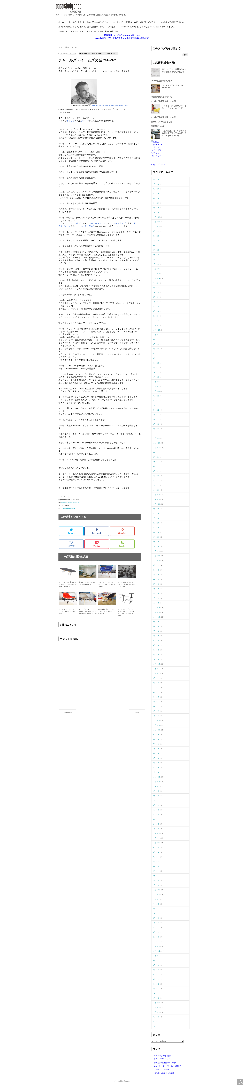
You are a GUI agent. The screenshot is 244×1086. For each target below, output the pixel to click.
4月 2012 (156, 984)
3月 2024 (156, 311)
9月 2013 (156, 904)
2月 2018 (156, 655)
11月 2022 (157, 386)
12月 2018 (157, 608)
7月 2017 (156, 688)
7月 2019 (156, 575)
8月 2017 (156, 683)
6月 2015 (156, 805)
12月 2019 (157, 551)
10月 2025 (157, 226)
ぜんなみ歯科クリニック (165, 1062)
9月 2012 (156, 960)
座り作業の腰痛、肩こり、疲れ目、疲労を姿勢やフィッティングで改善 (86, 27)
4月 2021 (156, 476)
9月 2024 (156, 283)
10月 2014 (157, 843)
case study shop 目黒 (162, 1056)
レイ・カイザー (120, 223)
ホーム (61, 22)
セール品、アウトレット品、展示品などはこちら (88, 22)
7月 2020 (156, 518)
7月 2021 (156, 462)
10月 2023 (157, 335)
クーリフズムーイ (162, 1069)
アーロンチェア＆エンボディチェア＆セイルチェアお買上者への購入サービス (89, 31)
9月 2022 (156, 396)
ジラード (85, 121)
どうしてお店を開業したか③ (163, 101)
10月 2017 (157, 673)
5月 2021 (156, 471)
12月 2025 (157, 217)
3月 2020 (156, 537)
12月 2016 (157, 720)
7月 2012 (156, 970)
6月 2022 (156, 410)
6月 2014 (156, 862)
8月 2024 (156, 288)
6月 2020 (156, 523)
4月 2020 (156, 532)
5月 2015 (156, 810)
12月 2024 (157, 269)
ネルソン (71, 121)
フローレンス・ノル (98, 223)
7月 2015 (156, 800)
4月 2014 (156, 871)
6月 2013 (156, 918)
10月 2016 (157, 730)
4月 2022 (156, 419)
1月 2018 (156, 659)
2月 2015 (156, 824)
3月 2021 (156, 481)
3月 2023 (156, 368)
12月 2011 (157, 1003)
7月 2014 (156, 857)
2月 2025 (156, 259)
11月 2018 (157, 612)
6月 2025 (156, 245)
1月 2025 (156, 264)
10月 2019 (157, 561)
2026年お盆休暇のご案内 (161, 81)
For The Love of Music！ (164, 1073)
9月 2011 (156, 1017)
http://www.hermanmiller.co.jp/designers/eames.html (110, 105)
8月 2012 (156, 965)
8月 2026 (156, 179)
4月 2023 (156, 363)
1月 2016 (156, 772)
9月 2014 (156, 847)
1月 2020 (156, 546)
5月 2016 (156, 753)
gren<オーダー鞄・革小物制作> (168, 1066)
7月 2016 (156, 744)
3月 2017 (156, 706)
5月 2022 (156, 415)
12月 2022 (157, 382)
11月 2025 (157, 222)
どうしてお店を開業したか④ (163, 117)
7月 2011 (156, 1026)
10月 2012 (157, 956)
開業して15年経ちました (161, 122)
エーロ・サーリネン (86, 226)
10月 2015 (157, 786)
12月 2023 (157, 325)
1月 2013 (156, 942)
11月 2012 (157, 951)
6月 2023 (156, 353)
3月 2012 (156, 989)
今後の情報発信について (161, 97)
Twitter (71, 533)
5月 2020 (156, 528)
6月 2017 (156, 692)
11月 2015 (157, 782)
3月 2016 (156, 763)
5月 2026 (156, 194)
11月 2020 (157, 499)
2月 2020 (156, 542)
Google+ (122, 533)
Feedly (122, 546)
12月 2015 (157, 777)
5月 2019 (156, 584)
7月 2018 (156, 631)
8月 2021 (156, 457)
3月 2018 (156, 650)
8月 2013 (156, 909)
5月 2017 (156, 697)
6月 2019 (156, 579)
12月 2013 (157, 890)
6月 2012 (156, 975)
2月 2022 (156, 429)
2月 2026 (156, 208)
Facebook (96, 533)
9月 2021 (156, 452)
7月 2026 (156, 184)
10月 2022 (157, 391)
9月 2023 (156, 339)
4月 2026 (156, 198)
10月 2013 (157, 899)
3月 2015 (156, 819)
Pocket (96, 546)
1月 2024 (156, 321)
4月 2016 (156, 758)
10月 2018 (157, 617)
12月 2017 (157, 664)
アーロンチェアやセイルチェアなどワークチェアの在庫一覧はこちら (148, 27)
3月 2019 (156, 593)
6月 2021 (156, 466)
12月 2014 (157, 833)
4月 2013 (156, 927)
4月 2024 (156, 306)
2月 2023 (156, 372)
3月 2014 (156, 876)
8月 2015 (156, 796)
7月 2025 (156, 241)
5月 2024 (156, 302)
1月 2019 (156, 603)
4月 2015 (156, 815)
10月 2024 (157, 278)
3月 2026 (156, 203)
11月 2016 (157, 725)
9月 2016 (156, 735)
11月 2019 (157, 556)
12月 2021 (157, 438)
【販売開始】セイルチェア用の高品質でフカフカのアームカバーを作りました (174, 133)
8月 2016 (156, 739)
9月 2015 (156, 791)
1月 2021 (156, 490)
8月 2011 (156, 1022)
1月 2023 (156, 377)
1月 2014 (156, 885)
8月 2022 (156, 401)
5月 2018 (156, 640)
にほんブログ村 (158, 164)
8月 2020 (156, 513)
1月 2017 (156, 716)
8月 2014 (156, 852)
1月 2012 (156, 998)
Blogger (126, 1081)
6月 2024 (156, 297)
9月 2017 (156, 678)
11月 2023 (157, 330)
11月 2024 (157, 274)
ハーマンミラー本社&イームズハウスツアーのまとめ (134, 22)
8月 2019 (156, 570)
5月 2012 (156, 979)
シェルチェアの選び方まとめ (172, 22)
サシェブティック (162, 1059)
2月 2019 (156, 598)
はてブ (71, 544)
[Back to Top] (240, 1082)
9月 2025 (156, 231)
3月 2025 (156, 255)
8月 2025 (156, 236)
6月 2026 (156, 189)
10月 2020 (157, 504)
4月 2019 (156, 589)
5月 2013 (156, 923)
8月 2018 (156, 626)
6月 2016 (156, 749)
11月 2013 (157, 895)
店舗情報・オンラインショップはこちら (122, 35)
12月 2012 (157, 946)
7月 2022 (156, 405)
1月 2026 (156, 212)
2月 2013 (156, 937)
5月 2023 (156, 358)
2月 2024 (156, 316)
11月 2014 (157, 838)
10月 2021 (157, 448)
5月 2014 (156, 866)
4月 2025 (156, 250)
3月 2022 (156, 424)
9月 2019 (156, 565)
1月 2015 (156, 829)
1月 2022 (156, 433)
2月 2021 (156, 485)
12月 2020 (157, 495)
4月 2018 (156, 645)
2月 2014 (156, 880)
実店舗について (158, 126)
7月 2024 (156, 292)
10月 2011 (157, 1012)
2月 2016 (156, 768)
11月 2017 (157, 669)
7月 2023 (156, 349)
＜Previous (68, 713)
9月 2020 (156, 509)
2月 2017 (156, 711)
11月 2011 (157, 1007)
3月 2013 (156, 932)
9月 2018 (156, 622)
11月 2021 (157, 443)
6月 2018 (156, 636)
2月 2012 (156, 993)
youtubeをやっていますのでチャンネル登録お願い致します (122, 38)
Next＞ (137, 713)
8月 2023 (156, 344)
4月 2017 (156, 702)
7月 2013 (156, 913)
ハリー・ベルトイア (74, 223)
